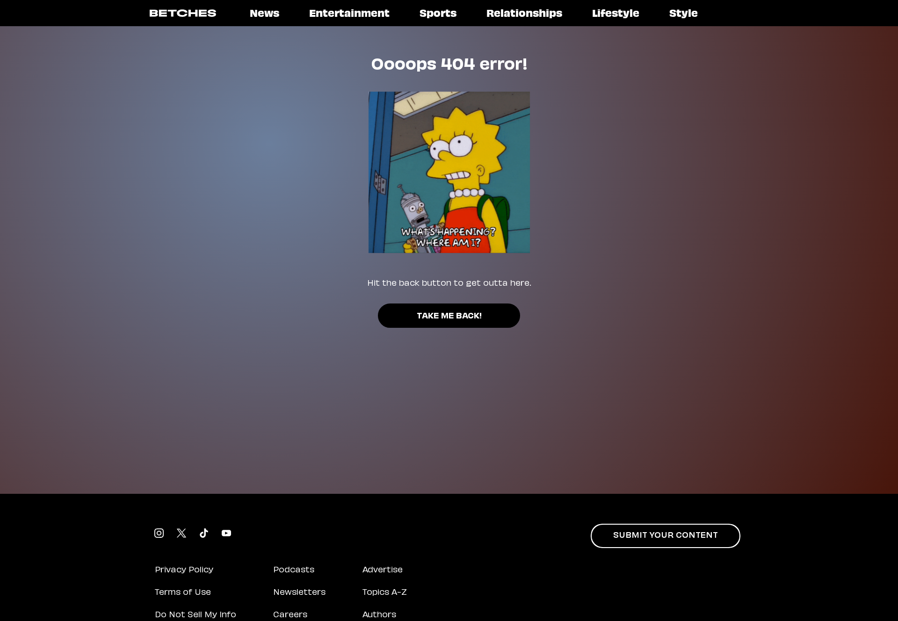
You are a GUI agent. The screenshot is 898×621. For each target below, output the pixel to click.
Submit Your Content (665, 536)
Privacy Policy (184, 570)
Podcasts (293, 570)
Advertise (382, 570)
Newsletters (299, 593)
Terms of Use (183, 593)
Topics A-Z (384, 593)
